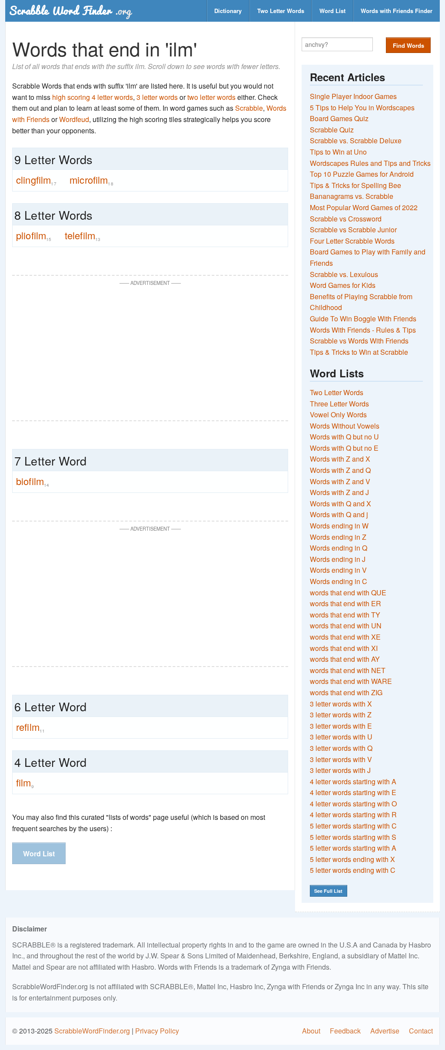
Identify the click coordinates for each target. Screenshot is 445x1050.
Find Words (408, 45)
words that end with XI (344, 648)
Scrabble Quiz (332, 130)
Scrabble (249, 108)
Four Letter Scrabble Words (352, 241)
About (311, 1031)
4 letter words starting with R (353, 814)
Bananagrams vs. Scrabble (351, 196)
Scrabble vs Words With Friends (359, 341)
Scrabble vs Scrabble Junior (353, 229)
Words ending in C (338, 581)
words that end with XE (345, 637)
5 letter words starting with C (353, 826)
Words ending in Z (338, 537)
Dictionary (228, 11)
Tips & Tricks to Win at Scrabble (359, 352)
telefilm (83, 235)
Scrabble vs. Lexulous (344, 274)
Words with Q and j (339, 514)
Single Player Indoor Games (353, 96)
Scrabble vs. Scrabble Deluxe (356, 140)
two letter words (211, 97)
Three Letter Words (339, 404)
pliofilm (34, 235)
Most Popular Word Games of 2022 (364, 207)
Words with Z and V (340, 481)
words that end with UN (346, 626)
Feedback (345, 1031)
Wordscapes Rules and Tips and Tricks (370, 163)
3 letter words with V (341, 759)
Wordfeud (74, 119)
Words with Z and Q (340, 470)
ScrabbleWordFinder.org (92, 1031)
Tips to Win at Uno (338, 152)
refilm (30, 727)
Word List (332, 11)
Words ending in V (338, 570)
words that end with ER (345, 603)
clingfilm (36, 180)
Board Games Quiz (339, 118)
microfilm (91, 180)
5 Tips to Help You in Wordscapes (362, 107)
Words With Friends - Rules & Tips (363, 330)
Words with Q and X (340, 503)
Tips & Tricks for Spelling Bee (355, 185)
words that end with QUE (348, 593)
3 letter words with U (341, 737)
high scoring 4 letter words (92, 97)
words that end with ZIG (346, 692)
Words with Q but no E (344, 448)
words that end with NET (347, 670)
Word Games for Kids (342, 285)
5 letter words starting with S (353, 837)
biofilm (32, 481)
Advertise (384, 1031)
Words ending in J (337, 559)
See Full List (328, 891)
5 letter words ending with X (352, 859)
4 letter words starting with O (353, 804)
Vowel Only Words (338, 414)
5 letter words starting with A (353, 848)
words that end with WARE (351, 681)
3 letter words (157, 97)
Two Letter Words (280, 11)
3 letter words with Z (341, 715)
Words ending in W (339, 526)
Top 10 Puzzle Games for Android (362, 174)
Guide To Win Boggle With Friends (363, 319)
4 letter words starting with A (353, 781)
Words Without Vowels (344, 426)
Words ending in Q (338, 548)
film (25, 782)
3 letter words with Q (341, 748)
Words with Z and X (340, 459)
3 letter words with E (341, 726)
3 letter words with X (341, 704)
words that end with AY (345, 659)
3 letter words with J (340, 770)
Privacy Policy (157, 1031)
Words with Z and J (339, 492)
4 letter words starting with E (353, 792)
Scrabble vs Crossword (346, 219)
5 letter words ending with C (352, 870)
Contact (421, 1031)
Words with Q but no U (344, 437)
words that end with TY (345, 615)
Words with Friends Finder (396, 11)
